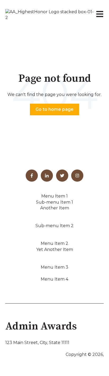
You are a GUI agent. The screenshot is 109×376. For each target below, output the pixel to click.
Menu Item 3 (54, 267)
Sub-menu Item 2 (54, 225)
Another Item (54, 207)
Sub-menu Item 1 (54, 202)
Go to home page (54, 109)
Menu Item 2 (54, 243)
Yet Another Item (54, 249)
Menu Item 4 (54, 279)
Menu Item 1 (54, 196)
